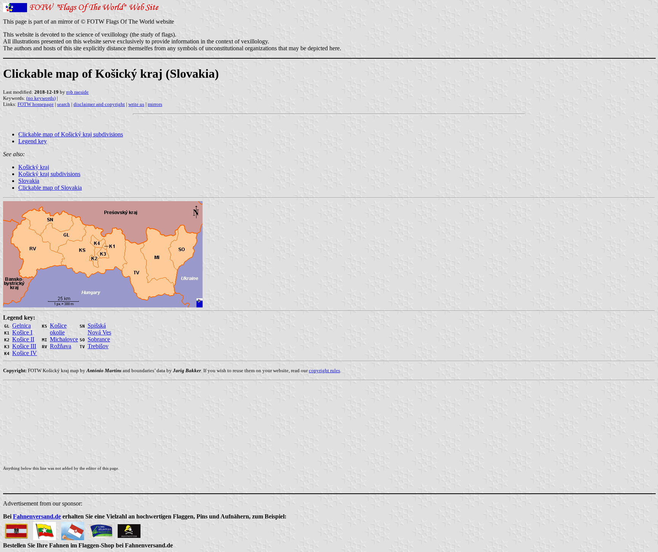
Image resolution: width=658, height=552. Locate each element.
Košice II (23, 339)
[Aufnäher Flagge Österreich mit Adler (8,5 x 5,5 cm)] (16, 529)
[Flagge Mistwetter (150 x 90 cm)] (129, 529)
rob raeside (77, 92)
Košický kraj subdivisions (49, 174)
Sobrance (99, 339)
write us (136, 104)
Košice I (22, 332)
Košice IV (24, 353)
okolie (57, 332)
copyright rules (324, 370)
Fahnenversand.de (37, 516)
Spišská (97, 325)
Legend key (32, 141)
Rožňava (60, 346)
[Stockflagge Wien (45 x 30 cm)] (72, 529)
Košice (58, 325)
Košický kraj (33, 167)
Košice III (24, 346)
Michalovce (64, 339)
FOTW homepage (36, 104)
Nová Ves (99, 332)
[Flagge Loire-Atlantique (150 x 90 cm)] (101, 529)
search (63, 104)
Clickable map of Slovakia (50, 187)
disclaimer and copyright (99, 104)
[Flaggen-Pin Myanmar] (44, 529)
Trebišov (98, 346)
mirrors (155, 104)
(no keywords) (41, 98)
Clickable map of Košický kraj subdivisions (70, 134)
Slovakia (28, 181)
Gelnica (21, 325)
